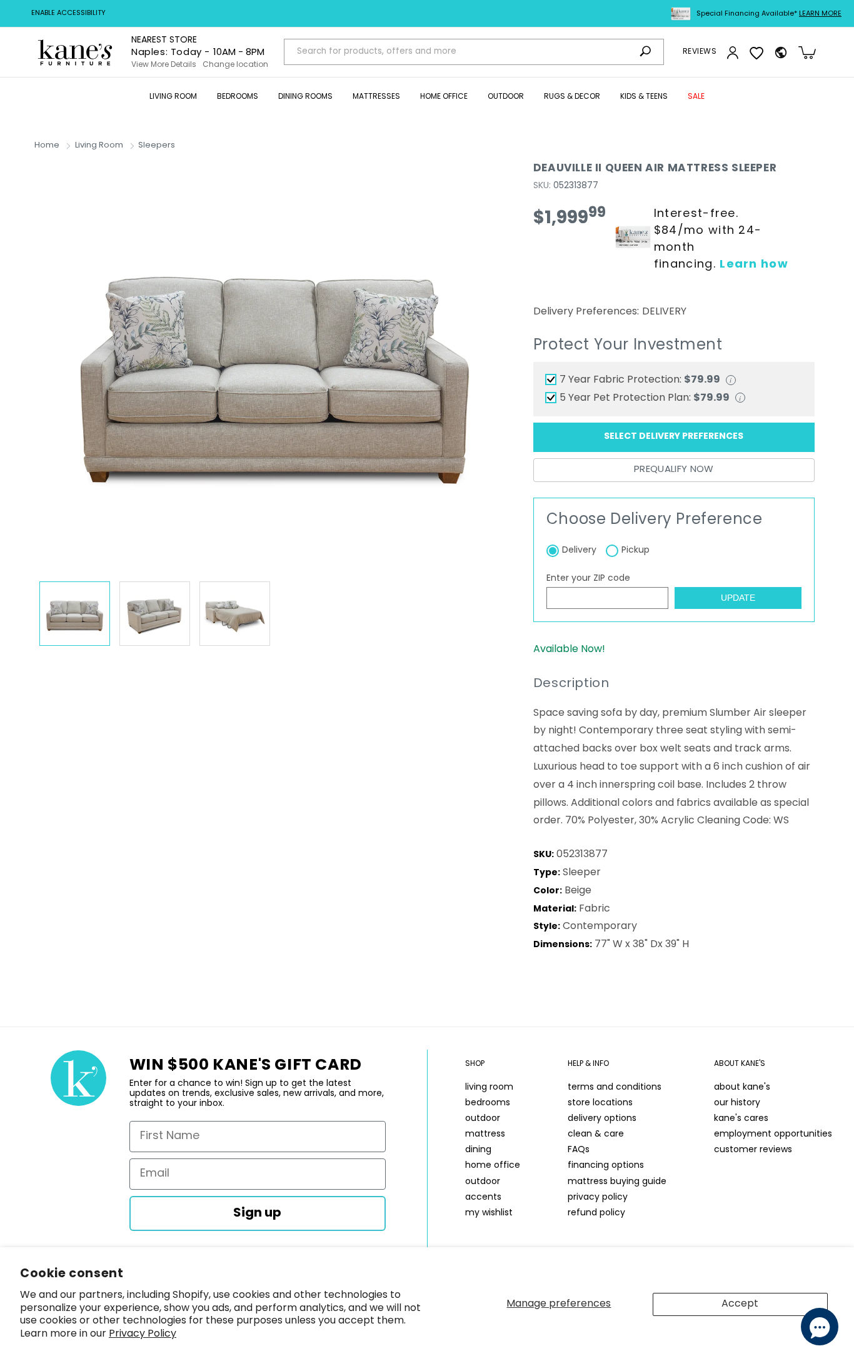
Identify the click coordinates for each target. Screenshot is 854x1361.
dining (478, 1150)
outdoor (482, 1118)
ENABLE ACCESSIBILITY (68, 13)
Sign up (257, 1213)
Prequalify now (674, 470)
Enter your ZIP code (588, 578)
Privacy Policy (142, 1334)
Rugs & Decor (572, 97)
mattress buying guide (617, 1182)
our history (737, 1103)
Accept (739, 1304)
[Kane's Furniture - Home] (75, 52)
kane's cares (741, 1118)
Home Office (444, 97)
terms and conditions (614, 1087)
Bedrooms (237, 97)
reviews (699, 52)
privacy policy (598, 1197)
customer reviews (753, 1150)
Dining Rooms (305, 97)
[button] (173, 97)
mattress (485, 1134)
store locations (600, 1103)
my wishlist (489, 1213)
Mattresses (376, 97)
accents (483, 1197)
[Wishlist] (756, 52)
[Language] (781, 52)
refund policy (596, 1213)
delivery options (602, 1118)
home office (492, 1165)
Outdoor (506, 97)
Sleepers (156, 145)
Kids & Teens (644, 97)
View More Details (163, 65)
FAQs (579, 1150)
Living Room (173, 97)
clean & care (596, 1134)
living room (489, 1087)
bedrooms (487, 1103)
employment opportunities (773, 1134)
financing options (606, 1165)
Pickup (635, 550)
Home (46, 145)
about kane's (742, 1087)
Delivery (579, 550)
